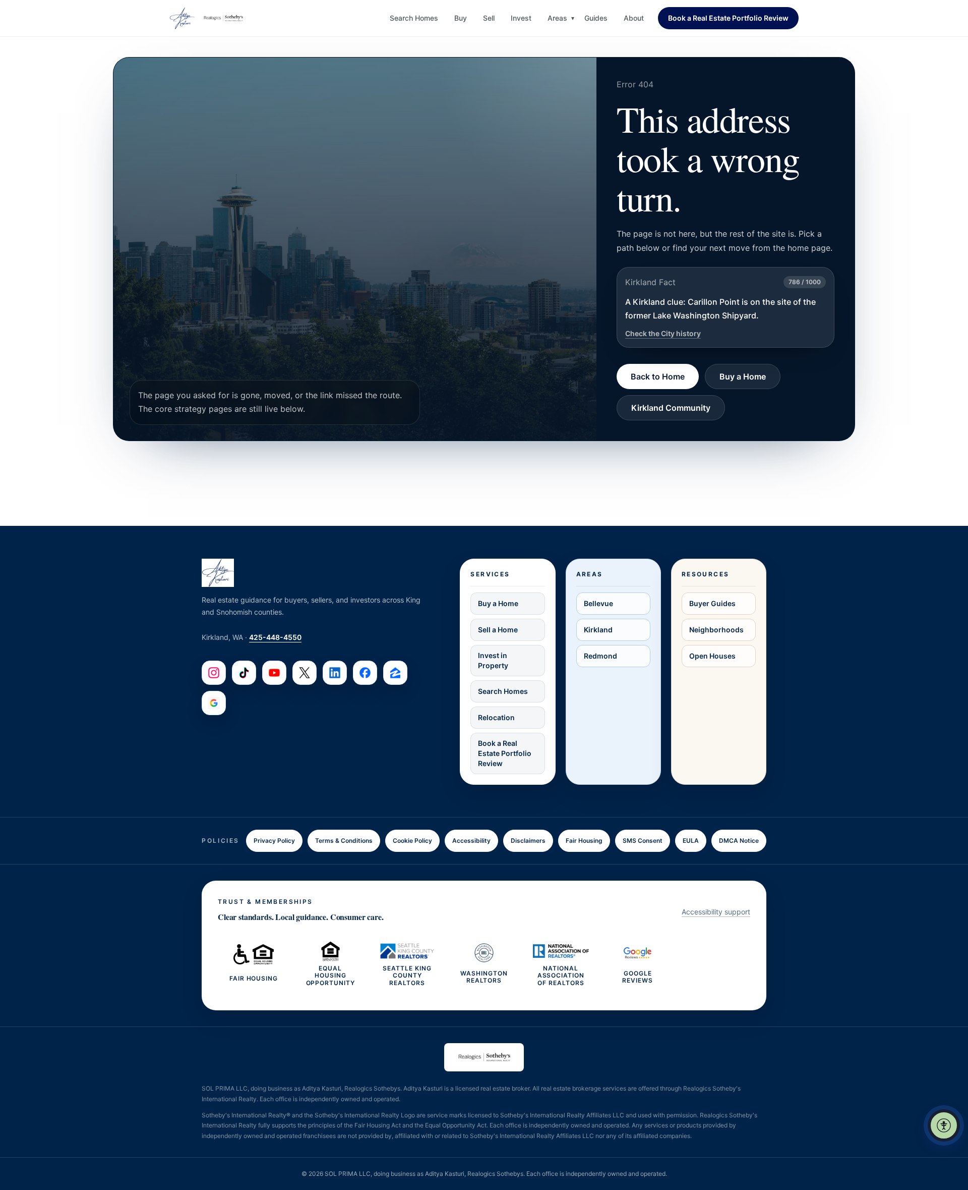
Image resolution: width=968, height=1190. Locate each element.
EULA (691, 840)
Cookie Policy (412, 840)
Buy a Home (742, 376)
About (634, 18)
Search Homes (414, 18)
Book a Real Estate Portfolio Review (728, 18)
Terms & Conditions (344, 840)
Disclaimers (528, 840)
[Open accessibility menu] (944, 1125)
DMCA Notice (739, 840)
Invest (521, 18)
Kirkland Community (670, 408)
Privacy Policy (274, 840)
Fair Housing (584, 840)
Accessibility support (716, 911)
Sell (489, 18)
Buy (460, 18)
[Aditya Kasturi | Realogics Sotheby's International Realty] (207, 18)
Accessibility (471, 840)
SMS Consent (642, 840)
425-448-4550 (275, 637)
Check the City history (663, 333)
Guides (596, 18)
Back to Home (658, 376)
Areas (557, 18)
